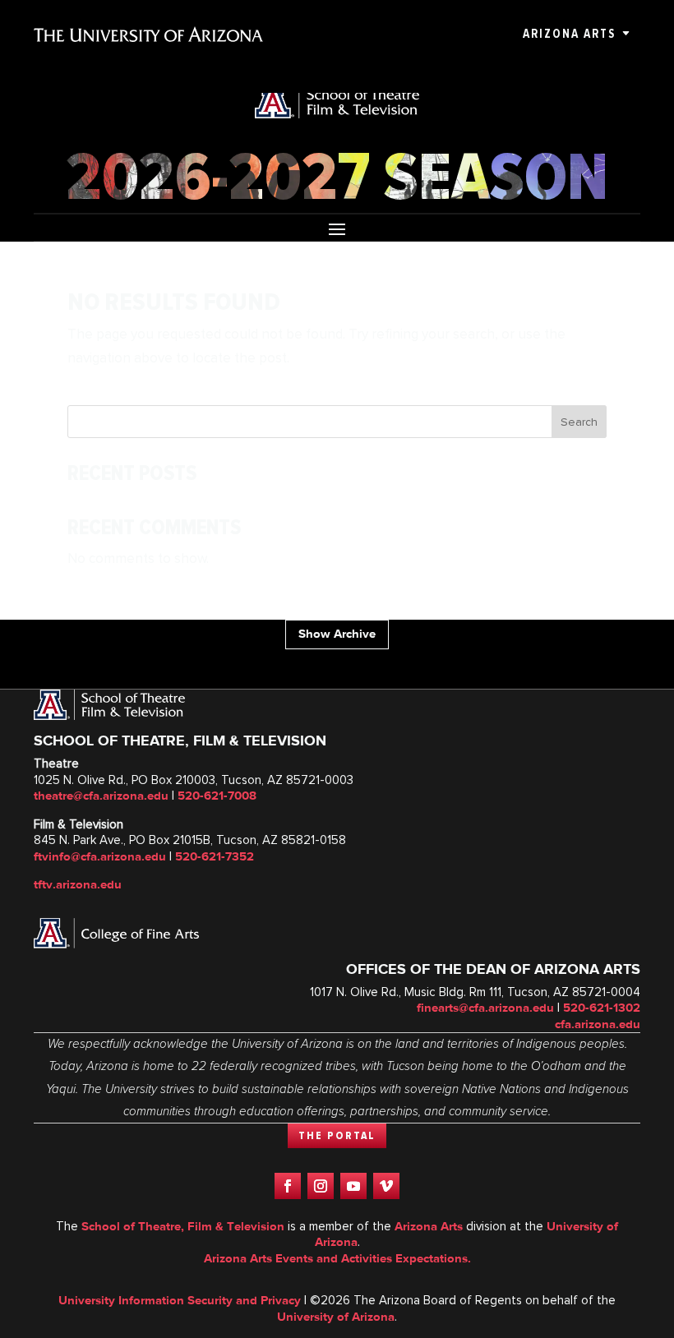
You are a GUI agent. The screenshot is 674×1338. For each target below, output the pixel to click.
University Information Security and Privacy (179, 1300)
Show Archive (337, 633)
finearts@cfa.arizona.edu (485, 1007)
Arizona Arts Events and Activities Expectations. (337, 1258)
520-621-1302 (601, 1007)
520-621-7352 (214, 856)
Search (579, 422)
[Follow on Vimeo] (386, 1186)
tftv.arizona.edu (78, 884)
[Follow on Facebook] (288, 1186)
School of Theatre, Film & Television (182, 1226)
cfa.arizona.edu (597, 1024)
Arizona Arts (569, 33)
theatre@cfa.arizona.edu (101, 795)
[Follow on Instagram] (320, 1186)
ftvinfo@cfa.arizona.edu (100, 856)
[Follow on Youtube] (353, 1186)
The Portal (337, 1135)
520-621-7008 (217, 795)
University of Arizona (336, 1316)
